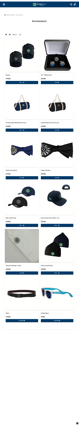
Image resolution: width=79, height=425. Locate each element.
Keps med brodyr (11, 218)
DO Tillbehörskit (46, 75)
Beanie (8, 75)
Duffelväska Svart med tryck (50, 122)
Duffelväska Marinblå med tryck (16, 122)
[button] (75, 4)
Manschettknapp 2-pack (13, 265)
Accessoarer (19, 15)
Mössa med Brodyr (47, 265)
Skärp (7, 313)
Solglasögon (45, 313)
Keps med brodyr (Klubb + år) (50, 218)
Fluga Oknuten (45, 170)
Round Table (10, 15)
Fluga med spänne (11, 170)
